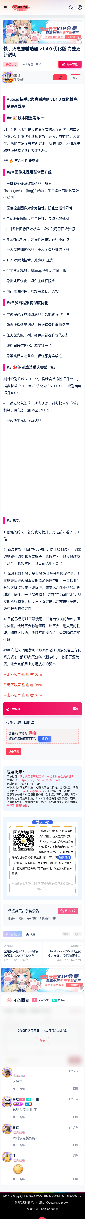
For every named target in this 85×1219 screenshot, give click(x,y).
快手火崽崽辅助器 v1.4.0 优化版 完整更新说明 (47, 776)
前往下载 (72, 64)
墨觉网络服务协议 (17, 805)
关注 (61, 77)
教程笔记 (11, 64)
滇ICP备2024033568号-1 (54, 1202)
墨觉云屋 (40, 1196)
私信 (75, 77)
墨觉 (16, 1099)
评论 (45, 739)
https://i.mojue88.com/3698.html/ (40, 780)
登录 (42, 1040)
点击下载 (13, 751)
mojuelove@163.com (32, 791)
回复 (75, 1088)
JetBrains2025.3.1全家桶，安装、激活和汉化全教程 (64, 955)
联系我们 (64, 857)
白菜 (16, 1127)
